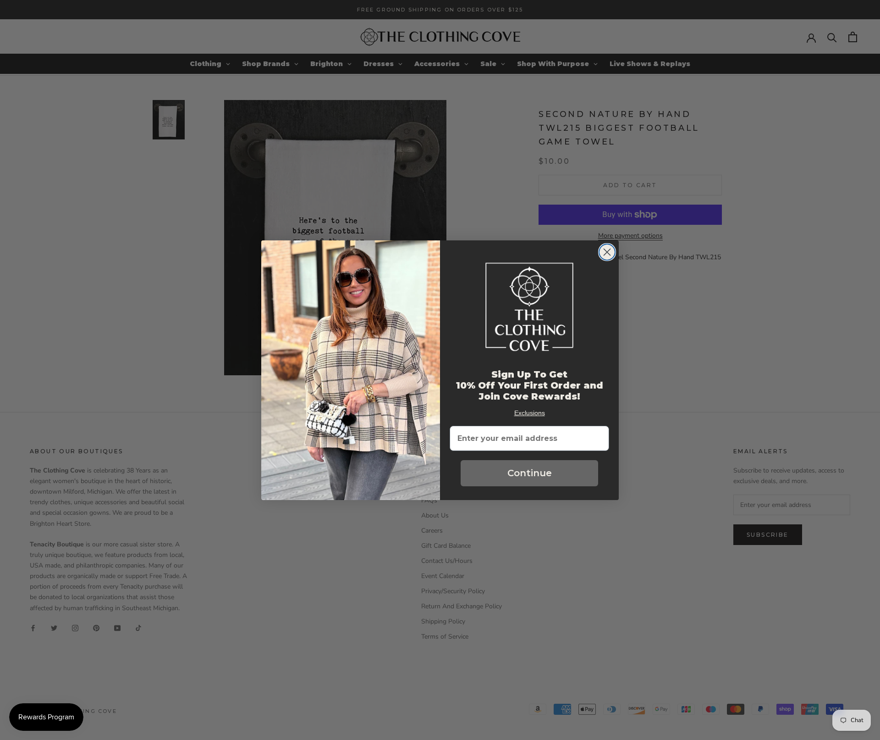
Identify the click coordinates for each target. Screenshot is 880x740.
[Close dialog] (607, 252)
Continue (529, 472)
